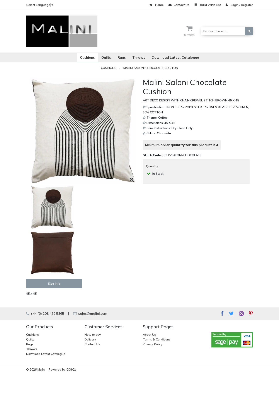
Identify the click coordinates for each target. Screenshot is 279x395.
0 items (189, 35)
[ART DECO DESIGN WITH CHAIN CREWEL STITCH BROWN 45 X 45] (82, 131)
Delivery (90, 339)
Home (159, 5)
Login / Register (241, 5)
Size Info (54, 284)
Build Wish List (210, 5)
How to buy (93, 335)
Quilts (30, 339)
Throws (31, 349)
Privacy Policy (152, 344)
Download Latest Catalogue (45, 354)
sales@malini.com (92, 313)
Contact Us (181, 5)
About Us (149, 335)
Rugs (29, 344)
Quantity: (152, 166)
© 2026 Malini (35, 369)
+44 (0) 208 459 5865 (47, 313)
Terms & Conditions (156, 339)
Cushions (32, 335)
